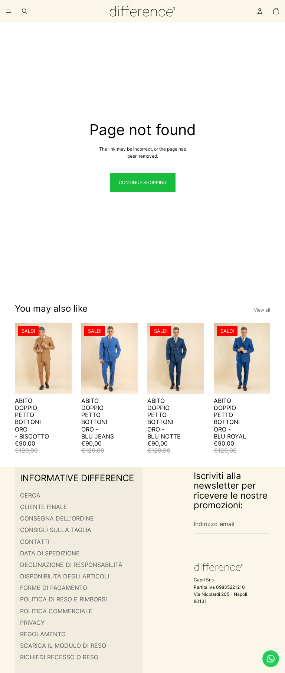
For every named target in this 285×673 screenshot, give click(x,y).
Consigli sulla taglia (55, 530)
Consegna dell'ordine (57, 518)
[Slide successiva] (63, 358)
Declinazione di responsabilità (71, 564)
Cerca (30, 495)
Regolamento (43, 634)
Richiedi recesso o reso (59, 657)
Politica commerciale (56, 611)
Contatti (34, 541)
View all (262, 310)
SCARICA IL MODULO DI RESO (63, 645)
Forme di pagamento (53, 587)
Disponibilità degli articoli (64, 576)
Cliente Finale (43, 507)
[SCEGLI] (60, 382)
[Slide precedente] (23, 358)
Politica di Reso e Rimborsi (63, 599)
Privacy (32, 622)
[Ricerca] (24, 11)
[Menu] (8, 11)
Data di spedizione (50, 553)
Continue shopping (143, 182)
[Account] (260, 11)
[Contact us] (270, 658)
